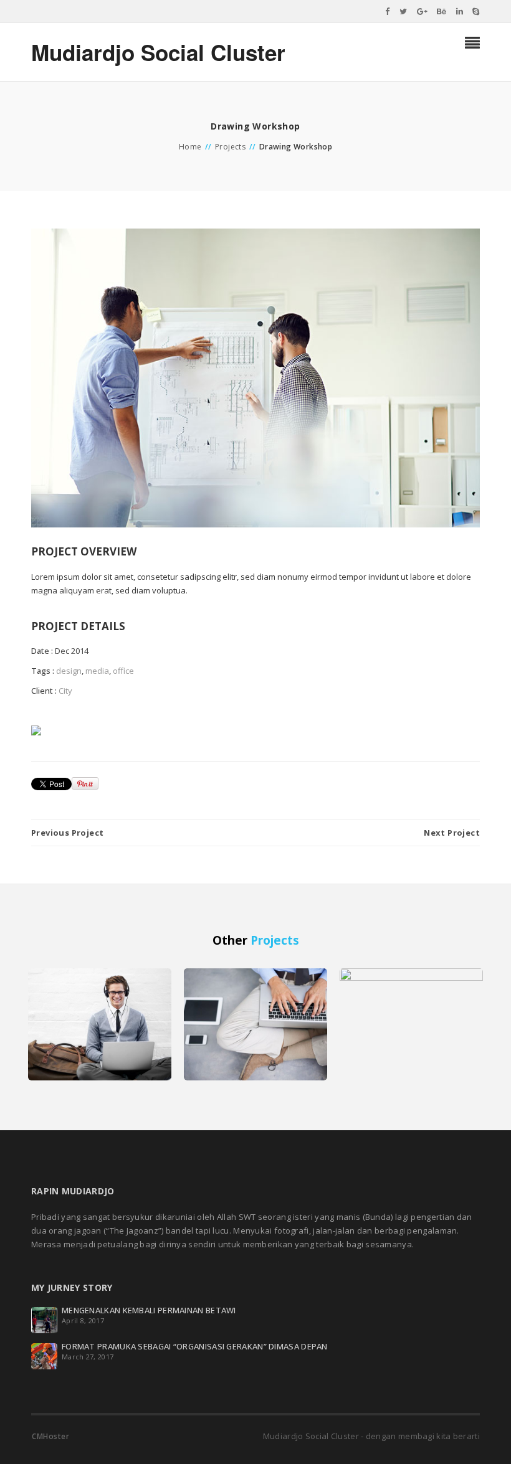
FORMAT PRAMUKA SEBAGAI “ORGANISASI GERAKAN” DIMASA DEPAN (195, 1346)
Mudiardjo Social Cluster (158, 52)
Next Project (452, 832)
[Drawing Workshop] (255, 376)
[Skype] (476, 11)
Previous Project (67, 832)
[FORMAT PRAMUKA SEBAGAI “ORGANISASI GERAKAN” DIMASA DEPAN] (44, 1355)
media (97, 670)
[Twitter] (403, 11)
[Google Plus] (422, 11)
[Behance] (442, 11)
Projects (230, 146)
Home (190, 146)
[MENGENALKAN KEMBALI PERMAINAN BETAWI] (44, 1319)
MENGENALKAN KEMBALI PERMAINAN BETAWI (149, 1310)
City (65, 690)
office (123, 670)
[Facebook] (387, 11)
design (69, 670)
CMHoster (50, 1436)
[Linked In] (460, 11)
